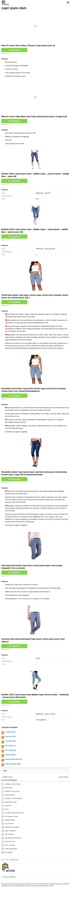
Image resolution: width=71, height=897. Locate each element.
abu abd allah (8, 852)
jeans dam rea (10, 745)
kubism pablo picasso (11, 848)
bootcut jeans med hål (13, 759)
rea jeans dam (10, 741)
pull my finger (8, 787)
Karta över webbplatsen (9, 877)
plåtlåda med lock (8, 777)
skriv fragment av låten (11, 816)
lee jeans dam (10, 732)
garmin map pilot (63, 777)
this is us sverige (9, 845)
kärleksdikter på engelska (12, 827)
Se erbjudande (14, 50)
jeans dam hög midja (13, 764)
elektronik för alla (9, 795)
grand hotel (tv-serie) (11, 802)
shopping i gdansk (10, 820)
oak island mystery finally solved (14, 812)
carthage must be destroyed (13, 784)
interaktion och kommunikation (13, 798)
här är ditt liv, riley (10, 841)
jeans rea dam (10, 736)
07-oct (6, 809)
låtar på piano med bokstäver (13, 838)
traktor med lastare (10, 830)
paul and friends (9, 834)
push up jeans (10, 755)
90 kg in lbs (8, 805)
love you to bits (9, 823)
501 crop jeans (10, 750)
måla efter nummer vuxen (12, 791)
